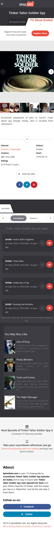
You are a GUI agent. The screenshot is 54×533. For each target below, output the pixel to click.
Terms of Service (32, 526)
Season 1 (34, 218)
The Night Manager (27, 397)
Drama (4, 149)
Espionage (15, 149)
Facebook (28, 506)
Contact (47, 526)
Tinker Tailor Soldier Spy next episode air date (18, 317)
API (4, 526)
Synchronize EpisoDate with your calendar (20, 448)
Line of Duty (23, 341)
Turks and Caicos (25, 377)
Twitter (28, 514)
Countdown (18, 218)
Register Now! (40, 33)
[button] (51, 71)
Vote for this (28, 173)
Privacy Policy (15, 526)
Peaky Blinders (24, 359)
